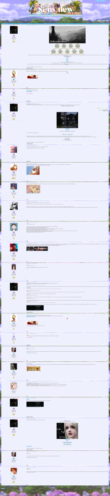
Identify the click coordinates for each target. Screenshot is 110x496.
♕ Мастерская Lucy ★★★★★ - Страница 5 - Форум (12, 18)
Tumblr (62, 62)
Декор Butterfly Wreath (28, 407)
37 (11, 487)
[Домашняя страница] (32, 68)
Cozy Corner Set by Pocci (66, 134)
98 (35, 418)
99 (35, 451)
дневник (81, 62)
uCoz (56, 495)
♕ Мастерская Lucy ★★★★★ (21, 22)
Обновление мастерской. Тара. (31, 352)
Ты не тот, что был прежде (33, 407)
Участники (97, 19)
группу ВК (64, 62)
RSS (22, 18)
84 (36, 145)
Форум (2, 22)
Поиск (105, 19)
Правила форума (102, 19)
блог (59, 62)
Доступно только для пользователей (67, 140)
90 (36, 263)
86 (36, 182)
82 (36, 89)
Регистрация (19, 18)
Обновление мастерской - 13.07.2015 (32, 193)
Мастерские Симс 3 (13, 22)
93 (35, 333)
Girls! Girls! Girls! (37, 407)
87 (36, 201)
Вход (21, 18)
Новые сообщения (92, 19)
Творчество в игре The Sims (7, 22)
